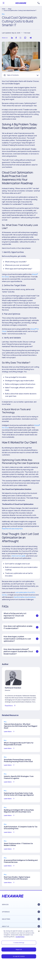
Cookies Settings (18, 942)
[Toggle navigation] (3, 3)
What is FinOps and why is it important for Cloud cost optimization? (15, 615)
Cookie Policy (20, 937)
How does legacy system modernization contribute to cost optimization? (17, 638)
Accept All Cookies (19, 956)
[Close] (39, 931)
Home (3, 9)
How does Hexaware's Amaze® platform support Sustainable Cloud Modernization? (18, 651)
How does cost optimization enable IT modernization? (18, 627)
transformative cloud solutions (25, 597)
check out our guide (18, 556)
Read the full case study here (12, 528)
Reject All (19, 949)
